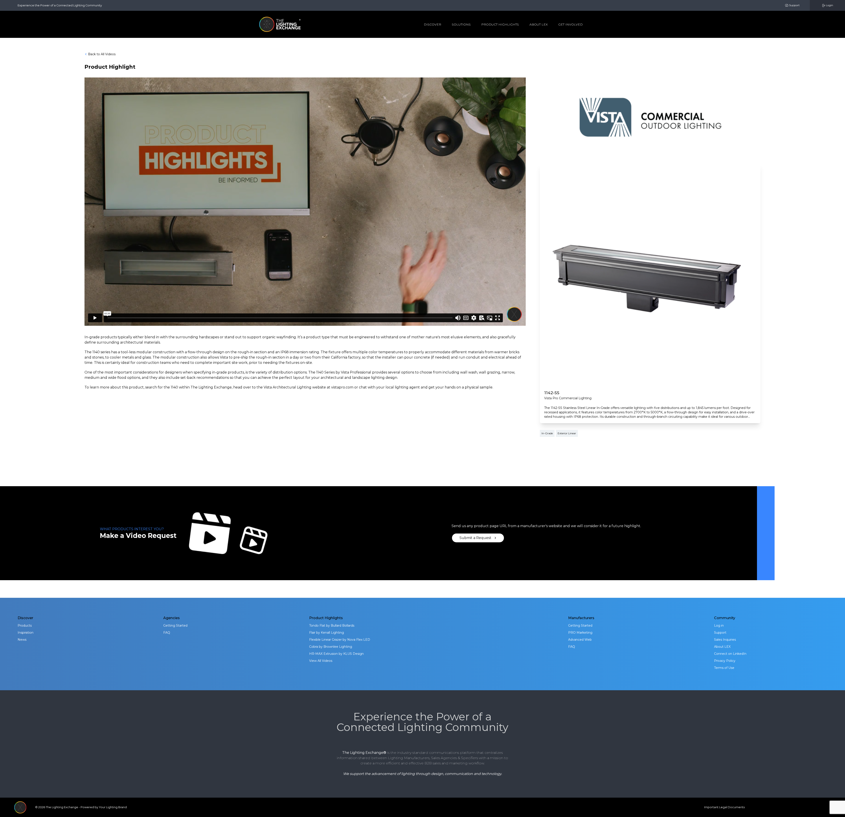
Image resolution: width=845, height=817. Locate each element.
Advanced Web (580, 640)
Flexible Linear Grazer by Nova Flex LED (339, 640)
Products (25, 625)
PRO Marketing (580, 633)
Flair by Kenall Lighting (326, 633)
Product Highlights (500, 24)
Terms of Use (724, 668)
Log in (719, 625)
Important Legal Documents (724, 807)
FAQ (166, 633)
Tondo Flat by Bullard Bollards (331, 625)
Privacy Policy (724, 661)
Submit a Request (475, 538)
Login (829, 5)
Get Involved (570, 24)
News (22, 640)
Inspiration (25, 633)
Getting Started (175, 625)
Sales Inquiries (725, 640)
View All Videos (320, 661)
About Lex (538, 24)
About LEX (722, 647)
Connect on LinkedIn (730, 654)
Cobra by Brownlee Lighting (330, 647)
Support (794, 5)
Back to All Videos (102, 54)
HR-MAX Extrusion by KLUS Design (336, 654)
